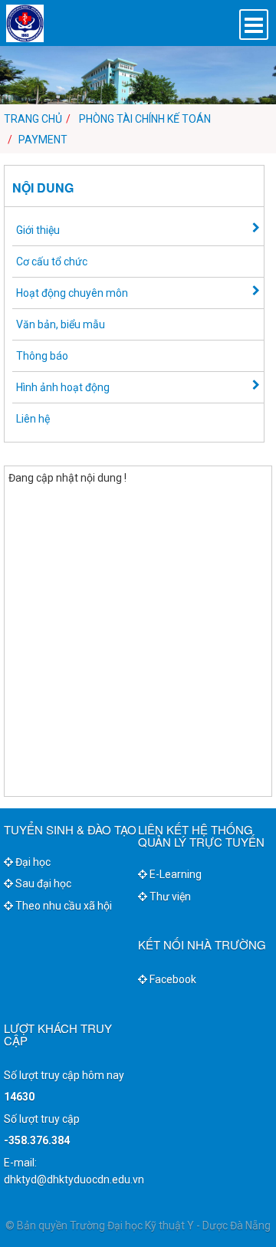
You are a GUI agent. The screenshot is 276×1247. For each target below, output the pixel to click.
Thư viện (169, 896)
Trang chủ (33, 119)
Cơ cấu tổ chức (51, 261)
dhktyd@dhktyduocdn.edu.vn (74, 1179)
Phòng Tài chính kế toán (145, 119)
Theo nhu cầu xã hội (62, 906)
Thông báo (42, 356)
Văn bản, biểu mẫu (60, 324)
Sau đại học (42, 883)
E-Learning (174, 874)
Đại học (32, 862)
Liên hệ (33, 419)
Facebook (171, 979)
